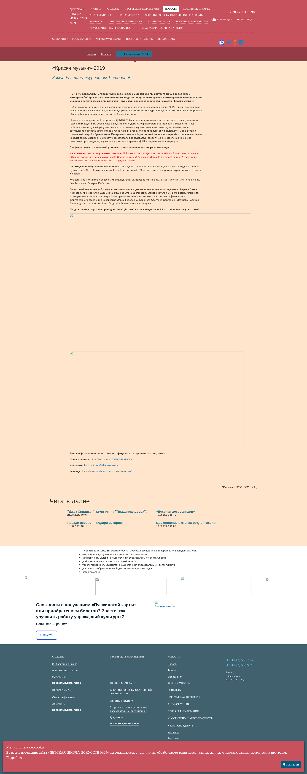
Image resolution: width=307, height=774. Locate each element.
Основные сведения (121, 700)
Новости (171, 8)
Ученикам (173, 732)
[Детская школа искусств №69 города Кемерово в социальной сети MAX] (222, 43)
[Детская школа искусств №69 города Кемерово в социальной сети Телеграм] (241, 43)
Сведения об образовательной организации (175, 15)
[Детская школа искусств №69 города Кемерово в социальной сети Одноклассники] (235, 43)
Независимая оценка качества (162, 28)
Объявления (175, 676)
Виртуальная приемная (125, 21)
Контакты (96, 21)
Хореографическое (109, 39)
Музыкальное (81, 39)
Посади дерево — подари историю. (95, 522)
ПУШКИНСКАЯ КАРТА (196, 8)
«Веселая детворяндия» (175, 511)
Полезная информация (192, 21)
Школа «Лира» (166, 39)
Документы (58, 703)
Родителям (174, 738)
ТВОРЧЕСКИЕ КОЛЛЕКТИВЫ (142, 8)
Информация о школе (64, 663)
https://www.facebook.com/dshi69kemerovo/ (106, 471)
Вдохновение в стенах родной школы (186, 522)
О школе (113, 8)
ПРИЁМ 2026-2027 (129, 15)
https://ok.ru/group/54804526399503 (111, 459)
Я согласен (291, 764)
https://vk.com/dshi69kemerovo (101, 465)
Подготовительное (139, 39)
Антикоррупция (159, 21)
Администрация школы (65, 670)
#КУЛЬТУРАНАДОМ (101, 15)
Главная (95, 8)
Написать (46, 635)
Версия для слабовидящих (235, 19)
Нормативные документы (182, 725)
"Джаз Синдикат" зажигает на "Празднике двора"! (107, 511)
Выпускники (59, 676)
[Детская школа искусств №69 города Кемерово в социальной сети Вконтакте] (229, 43)
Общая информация (63, 697)
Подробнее (14, 757)
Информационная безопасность (112, 28)
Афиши (172, 670)
